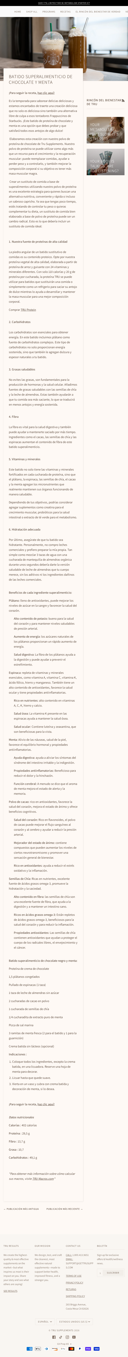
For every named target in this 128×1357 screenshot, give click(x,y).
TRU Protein (28, 310)
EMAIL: (69, 1259)
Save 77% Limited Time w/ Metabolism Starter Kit (64, 3)
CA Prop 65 (64, 1343)
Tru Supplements (62, 1330)
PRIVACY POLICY (74, 1282)
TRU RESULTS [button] (11, 1245)
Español (43, 1321)
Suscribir (113, 1272)
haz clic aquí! (46, 93)
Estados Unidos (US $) (73, 1321)
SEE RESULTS (10, 1291)
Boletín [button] (102, 1245)
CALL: (69, 1255)
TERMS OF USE (74, 1275)
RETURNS (71, 1289)
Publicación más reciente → (64, 1208)
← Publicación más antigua (21, 1208)
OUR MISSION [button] (42, 1245)
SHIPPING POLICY (75, 1296)
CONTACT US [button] (73, 1245)
